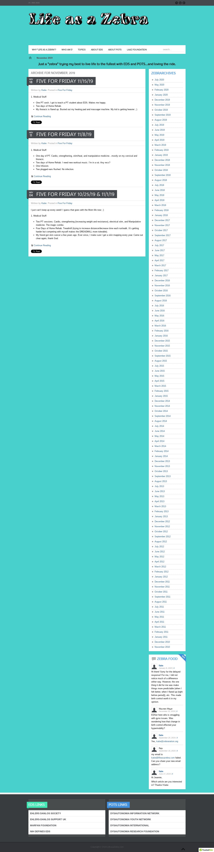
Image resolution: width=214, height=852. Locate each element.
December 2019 (162, 100)
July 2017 (159, 245)
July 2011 (159, 607)
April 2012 (159, 561)
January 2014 (161, 456)
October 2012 (161, 531)
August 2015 (161, 361)
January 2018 (161, 215)
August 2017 (161, 240)
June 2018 (160, 190)
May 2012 (159, 556)
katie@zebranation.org (167, 741)
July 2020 (159, 79)
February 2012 (162, 571)
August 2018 (161, 180)
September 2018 (163, 175)
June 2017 (160, 250)
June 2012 (160, 551)
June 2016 (160, 310)
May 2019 (159, 135)
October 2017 (161, 230)
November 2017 (162, 225)
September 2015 (163, 356)
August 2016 (161, 300)
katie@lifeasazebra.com (163, 757)
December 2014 (162, 401)
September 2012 (163, 536)
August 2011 (161, 602)
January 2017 (161, 275)
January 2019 (161, 155)
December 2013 (162, 461)
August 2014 (161, 421)
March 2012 (160, 566)
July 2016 (159, 305)
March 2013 (160, 506)
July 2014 (159, 426)
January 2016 (161, 335)
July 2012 (159, 546)
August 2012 (161, 541)
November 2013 (162, 466)
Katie (43, 90)
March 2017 (160, 265)
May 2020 (159, 84)
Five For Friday (65, 90)
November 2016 (162, 285)
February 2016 (162, 330)
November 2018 (162, 165)
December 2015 (162, 340)
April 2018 (159, 200)
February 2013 (162, 511)
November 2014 (162, 406)
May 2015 (159, 376)
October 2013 (161, 471)
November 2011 (162, 586)
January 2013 (161, 516)
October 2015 (161, 351)
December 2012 (162, 521)
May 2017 (159, 255)
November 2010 (162, 647)
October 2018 (161, 170)
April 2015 (159, 381)
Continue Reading (42, 116)
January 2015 (161, 396)
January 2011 (161, 637)
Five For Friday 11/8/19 (64, 134)
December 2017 (162, 220)
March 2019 (160, 145)
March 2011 (160, 627)
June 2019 (160, 130)
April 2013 (159, 501)
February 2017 (162, 270)
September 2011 (162, 596)
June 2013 (160, 491)
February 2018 (162, 210)
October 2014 (161, 411)
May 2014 (159, 436)
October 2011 (161, 591)
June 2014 (160, 431)
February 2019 (162, 150)
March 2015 (160, 386)
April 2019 (159, 140)
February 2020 (162, 90)
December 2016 (162, 280)
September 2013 (163, 476)
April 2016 (159, 320)
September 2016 (163, 295)
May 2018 (159, 195)
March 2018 (160, 205)
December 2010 (162, 642)
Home (30, 58)
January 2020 (161, 95)
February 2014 (162, 451)
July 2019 (159, 125)
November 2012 (162, 526)
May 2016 (159, 315)
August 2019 (161, 120)
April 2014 (159, 441)
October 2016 (161, 290)
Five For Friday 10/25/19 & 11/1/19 (75, 194)
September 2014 (163, 416)
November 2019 (162, 105)
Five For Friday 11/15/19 (64, 81)
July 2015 (159, 366)
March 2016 (160, 325)
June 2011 (160, 612)
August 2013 (161, 481)
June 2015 (160, 371)
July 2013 (159, 486)
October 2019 (161, 110)
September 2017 (163, 235)
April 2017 (159, 260)
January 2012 (161, 576)
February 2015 (162, 391)
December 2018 (162, 160)
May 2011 (159, 617)
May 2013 (159, 496)
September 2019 (163, 115)
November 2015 (162, 346)
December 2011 (162, 581)
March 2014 (160, 446)
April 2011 (159, 622)
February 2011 (161, 632)
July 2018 (159, 185)
